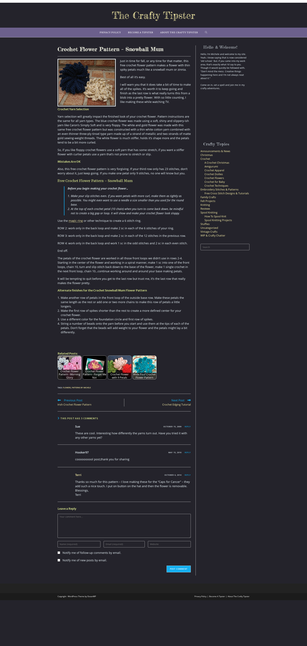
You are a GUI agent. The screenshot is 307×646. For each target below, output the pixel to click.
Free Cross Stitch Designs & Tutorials (227, 193)
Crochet (205, 159)
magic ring (76, 221)
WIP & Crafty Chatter (213, 235)
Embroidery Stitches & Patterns (220, 189)
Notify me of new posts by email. (85, 560)
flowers (67, 387)
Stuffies (205, 224)
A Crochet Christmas (217, 162)
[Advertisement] (95, 342)
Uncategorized (209, 228)
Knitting (205, 205)
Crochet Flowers (214, 178)
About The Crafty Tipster (238, 596)
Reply (188, 426)
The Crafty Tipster (153, 15)
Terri (78, 475)
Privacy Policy (200, 596)
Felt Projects (208, 201)
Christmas (207, 155)
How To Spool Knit (215, 216)
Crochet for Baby (215, 182)
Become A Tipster (217, 596)
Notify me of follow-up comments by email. (92, 553)
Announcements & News (215, 151)
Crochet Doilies (214, 174)
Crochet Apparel (214, 170)
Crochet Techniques (216, 185)
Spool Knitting (209, 212)
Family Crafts (208, 197)
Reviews (205, 208)
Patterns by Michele (81, 387)
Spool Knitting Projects (218, 220)
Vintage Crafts (209, 231)
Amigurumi (211, 166)
